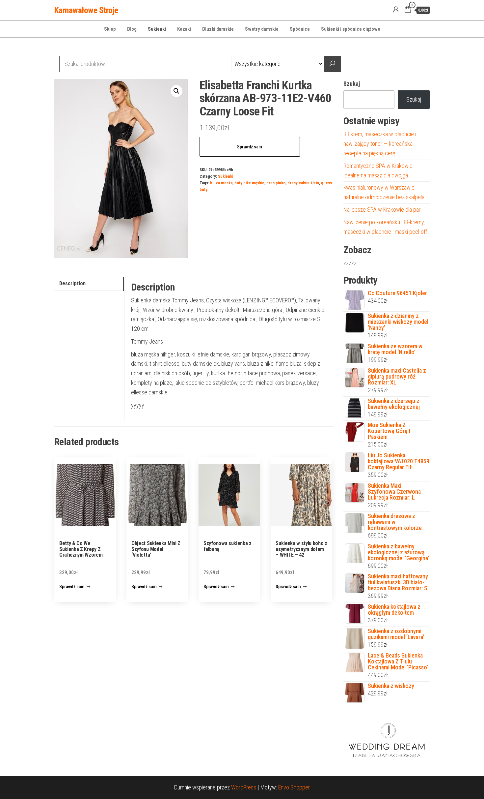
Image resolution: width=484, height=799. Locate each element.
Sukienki (157, 29)
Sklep (110, 29)
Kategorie (79, 47)
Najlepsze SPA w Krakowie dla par (381, 209)
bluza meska (221, 182)
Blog (132, 29)
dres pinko (275, 182)
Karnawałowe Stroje (86, 10)
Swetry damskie (262, 29)
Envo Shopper (294, 787)
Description (72, 283)
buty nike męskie (249, 182)
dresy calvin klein (303, 182)
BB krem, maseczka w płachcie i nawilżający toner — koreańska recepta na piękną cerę (379, 144)
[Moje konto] (395, 10)
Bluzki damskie (218, 29)
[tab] (89, 284)
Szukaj (351, 83)
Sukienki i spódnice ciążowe (350, 29)
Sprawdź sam (249, 146)
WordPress (243, 787)
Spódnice (300, 29)
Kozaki (184, 29)
